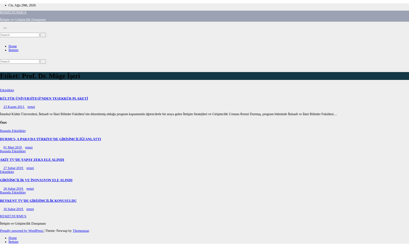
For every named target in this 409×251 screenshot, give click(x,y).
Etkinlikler (7, 90)
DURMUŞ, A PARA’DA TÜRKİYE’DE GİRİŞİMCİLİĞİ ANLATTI (50, 139)
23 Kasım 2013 (14, 107)
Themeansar (81, 231)
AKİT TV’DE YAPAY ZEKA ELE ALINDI (32, 160)
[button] (1, 31)
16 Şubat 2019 (13, 209)
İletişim (13, 50)
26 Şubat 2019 (13, 188)
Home (13, 46)
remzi (31, 107)
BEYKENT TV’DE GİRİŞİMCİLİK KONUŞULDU (38, 201)
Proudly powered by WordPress (22, 231)
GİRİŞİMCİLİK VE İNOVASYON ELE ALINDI (36, 180)
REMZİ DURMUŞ (13, 12)
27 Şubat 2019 (13, 168)
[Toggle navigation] (5, 28)
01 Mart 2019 (13, 147)
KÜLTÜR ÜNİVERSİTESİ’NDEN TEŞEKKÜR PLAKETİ (44, 98)
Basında (6, 131)
